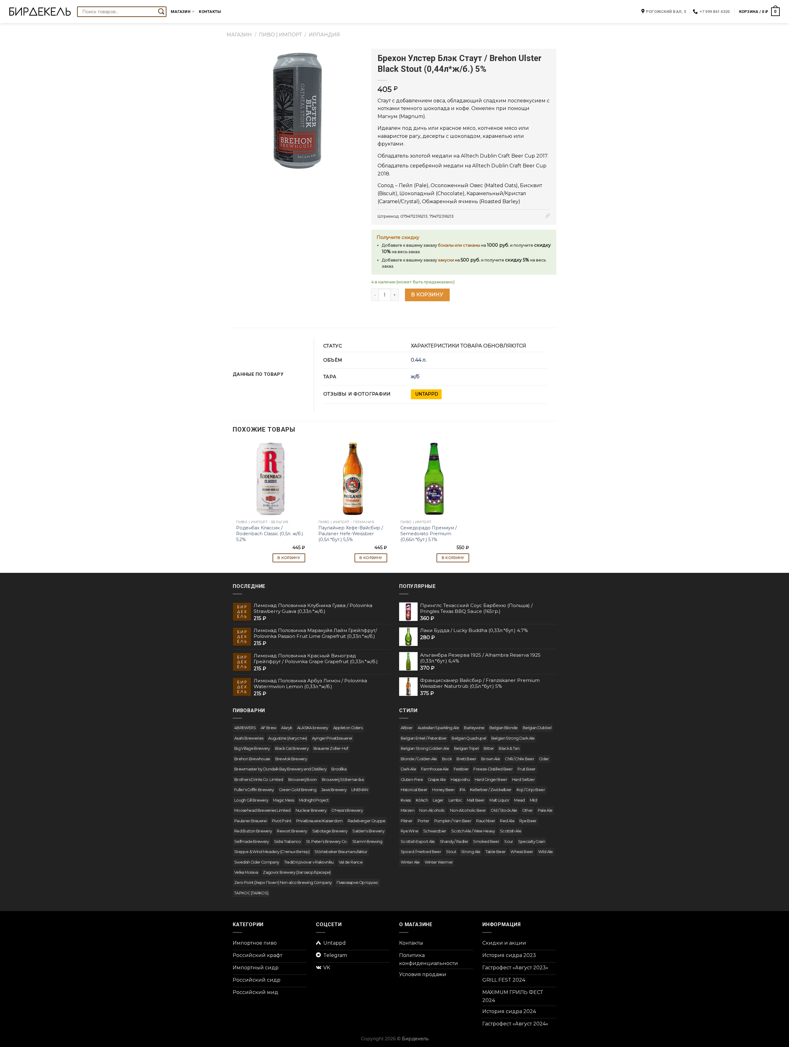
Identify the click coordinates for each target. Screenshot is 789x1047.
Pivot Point (281, 821)
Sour (508, 841)
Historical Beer (414, 789)
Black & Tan (509, 748)
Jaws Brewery (333, 789)
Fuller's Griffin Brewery (254, 789)
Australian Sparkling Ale (438, 727)
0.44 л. (419, 360)
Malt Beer (475, 800)
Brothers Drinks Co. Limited (258, 779)
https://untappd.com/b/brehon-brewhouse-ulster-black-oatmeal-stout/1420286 (426, 394)
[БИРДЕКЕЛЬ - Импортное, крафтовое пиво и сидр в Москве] (40, 11)
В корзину (427, 295)
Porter (423, 821)
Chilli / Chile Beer (519, 759)
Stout (451, 851)
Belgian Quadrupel (469, 738)
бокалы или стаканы (459, 245)
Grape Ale (437, 779)
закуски (446, 260)
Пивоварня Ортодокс (357, 882)
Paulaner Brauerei (250, 821)
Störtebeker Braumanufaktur (340, 851)
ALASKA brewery (312, 727)
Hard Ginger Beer (491, 779)
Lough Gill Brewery (251, 800)
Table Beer (495, 851)
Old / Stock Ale (504, 810)
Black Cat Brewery (292, 748)
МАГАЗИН (239, 35)
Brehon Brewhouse (252, 759)
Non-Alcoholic (432, 810)
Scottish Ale (510, 831)
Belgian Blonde (503, 727)
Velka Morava (246, 872)
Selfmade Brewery (251, 841)
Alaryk (286, 727)
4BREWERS (245, 727)
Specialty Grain (531, 841)
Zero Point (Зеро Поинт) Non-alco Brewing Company (283, 882)
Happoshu (460, 779)
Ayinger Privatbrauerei (332, 738)
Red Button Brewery (253, 831)
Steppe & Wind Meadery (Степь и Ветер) (271, 851)
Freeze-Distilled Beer (493, 769)
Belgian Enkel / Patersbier (424, 738)
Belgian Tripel (466, 748)
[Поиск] (161, 11)
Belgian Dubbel (537, 727)
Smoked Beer (486, 841)
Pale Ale (545, 810)
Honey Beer (443, 789)
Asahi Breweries (248, 738)
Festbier (461, 769)
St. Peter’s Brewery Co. (326, 841)
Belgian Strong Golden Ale (425, 748)
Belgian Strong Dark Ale (513, 738)
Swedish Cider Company (256, 862)
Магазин (180, 11)
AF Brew (268, 727)
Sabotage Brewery (330, 831)
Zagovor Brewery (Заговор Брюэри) (297, 872)
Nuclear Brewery (311, 810)
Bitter (489, 748)
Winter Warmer (439, 862)
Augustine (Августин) (287, 738)
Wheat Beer (521, 851)
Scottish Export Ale (418, 841)
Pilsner (407, 821)
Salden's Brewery (368, 831)
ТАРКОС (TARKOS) (251, 893)
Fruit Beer (526, 769)
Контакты (210, 11)
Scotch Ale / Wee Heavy (473, 831)
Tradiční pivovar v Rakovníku (309, 862)
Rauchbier (485, 821)
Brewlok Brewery (291, 759)
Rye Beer (528, 821)
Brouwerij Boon (302, 779)
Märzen (407, 810)
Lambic (455, 800)
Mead (519, 800)
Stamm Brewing (367, 841)
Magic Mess (283, 800)
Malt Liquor (499, 800)
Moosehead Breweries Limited (262, 810)
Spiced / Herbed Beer (421, 851)
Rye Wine (409, 831)
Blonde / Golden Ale (419, 759)
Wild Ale (545, 851)
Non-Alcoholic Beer (468, 810)
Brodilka (338, 769)
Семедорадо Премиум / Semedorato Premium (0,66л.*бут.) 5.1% (428, 533)
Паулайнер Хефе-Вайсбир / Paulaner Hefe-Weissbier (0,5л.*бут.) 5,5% (350, 533)
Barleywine (474, 727)
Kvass (406, 800)
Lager (438, 800)
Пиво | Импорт (280, 35)
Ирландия (324, 35)
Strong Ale (470, 851)
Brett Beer (466, 759)
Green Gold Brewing (297, 789)
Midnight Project (314, 800)
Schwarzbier (434, 831)
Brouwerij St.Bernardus (343, 779)
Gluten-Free (412, 779)
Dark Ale (408, 769)
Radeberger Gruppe (367, 821)
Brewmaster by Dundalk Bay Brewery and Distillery (280, 769)
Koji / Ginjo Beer (531, 789)
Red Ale (507, 821)
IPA (462, 789)
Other (527, 810)
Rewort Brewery (292, 831)
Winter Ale (410, 862)
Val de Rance (350, 862)
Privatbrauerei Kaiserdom (319, 821)
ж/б (415, 377)
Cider (544, 759)
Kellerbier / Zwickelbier (491, 789)
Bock (447, 759)
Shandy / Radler (454, 841)
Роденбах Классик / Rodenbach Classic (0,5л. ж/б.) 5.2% (269, 533)
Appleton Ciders (347, 727)
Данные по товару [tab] (258, 374)
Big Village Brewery (252, 748)
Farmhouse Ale (435, 769)
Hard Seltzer (523, 779)
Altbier (407, 727)
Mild (533, 800)
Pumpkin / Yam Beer (452, 821)
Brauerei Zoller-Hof (330, 748)
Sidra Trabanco (287, 841)
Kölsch (422, 800)
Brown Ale (490, 759)
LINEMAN (359, 789)
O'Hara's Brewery (347, 810)
